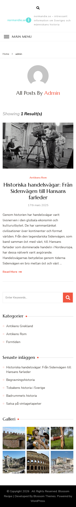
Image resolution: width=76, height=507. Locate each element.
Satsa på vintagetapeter (23, 403)
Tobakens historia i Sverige (25, 388)
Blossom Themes (44, 496)
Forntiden (13, 342)
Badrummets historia (21, 396)
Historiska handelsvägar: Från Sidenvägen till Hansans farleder (38, 191)
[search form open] (38, 8)
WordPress (38, 501)
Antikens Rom (38, 178)
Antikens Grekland (19, 326)
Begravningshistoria (20, 380)
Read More (10, 272)
